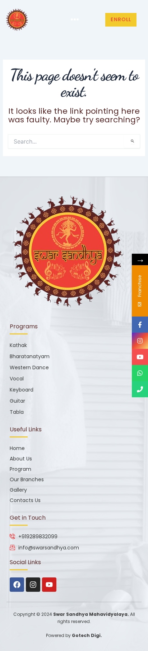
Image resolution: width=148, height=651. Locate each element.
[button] (75, 20)
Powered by (74, 635)
